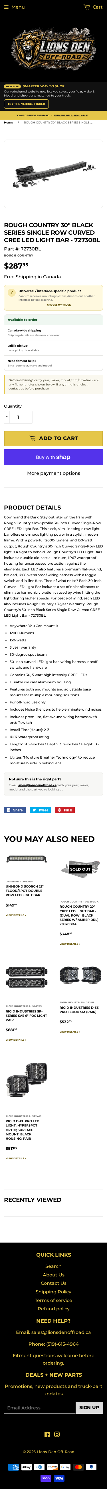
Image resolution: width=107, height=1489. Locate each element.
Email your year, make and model (30, 365)
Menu (18, 7)
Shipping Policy (53, 1292)
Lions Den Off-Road (55, 1451)
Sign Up (89, 1407)
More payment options (53, 473)
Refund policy (54, 1308)
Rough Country (18, 255)
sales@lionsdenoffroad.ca (37, 785)
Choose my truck (59, 304)
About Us (53, 1275)
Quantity (13, 406)
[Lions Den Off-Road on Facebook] (47, 1435)
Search (53, 1266)
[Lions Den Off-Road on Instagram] (57, 1435)
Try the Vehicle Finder (26, 103)
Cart (97, 7)
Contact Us (53, 1283)
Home (8, 122)
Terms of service (53, 1300)
